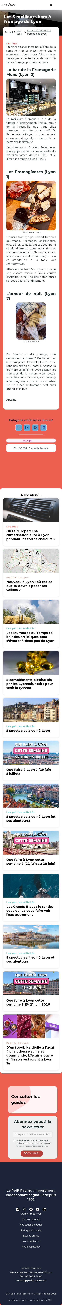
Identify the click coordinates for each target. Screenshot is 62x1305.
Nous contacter (31, 1241)
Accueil (9, 32)
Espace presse (31, 1235)
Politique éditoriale (31, 1230)
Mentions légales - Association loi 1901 (30, 1300)
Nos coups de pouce (31, 1224)
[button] (49, 5)
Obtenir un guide (31, 1219)
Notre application (31, 1246)
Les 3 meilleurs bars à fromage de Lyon (39, 32)
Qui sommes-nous (31, 1213)
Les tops (19, 32)
